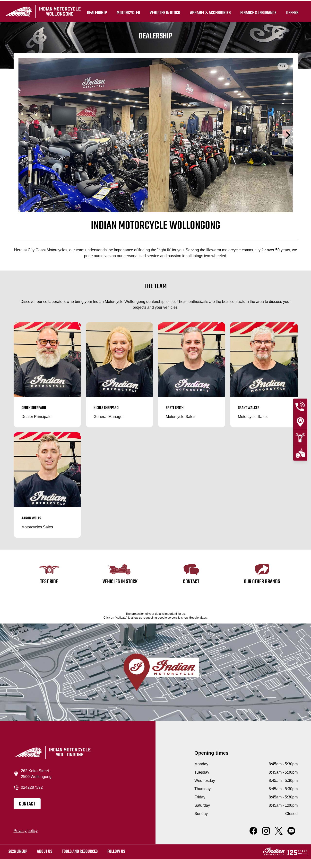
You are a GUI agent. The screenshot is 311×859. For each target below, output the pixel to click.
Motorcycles (128, 12)
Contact (27, 804)
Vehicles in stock (165, 12)
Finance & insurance (258, 12)
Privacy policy (26, 831)
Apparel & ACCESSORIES (210, 12)
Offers (292, 12)
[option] (155, 135)
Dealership (97, 12)
